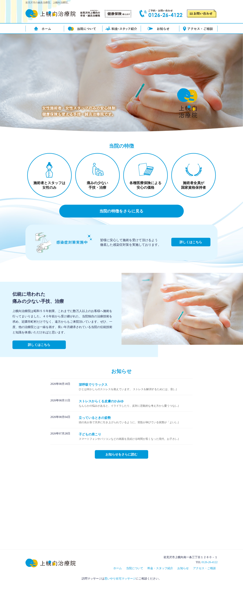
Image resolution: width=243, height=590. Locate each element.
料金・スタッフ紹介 (160, 568)
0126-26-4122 (210, 562)
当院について (134, 568)
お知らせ (183, 568)
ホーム (117, 568)
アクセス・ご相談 (204, 568)
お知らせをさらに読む (121, 454)
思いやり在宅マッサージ (120, 578)
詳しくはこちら (191, 242)
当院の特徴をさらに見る (121, 211)
